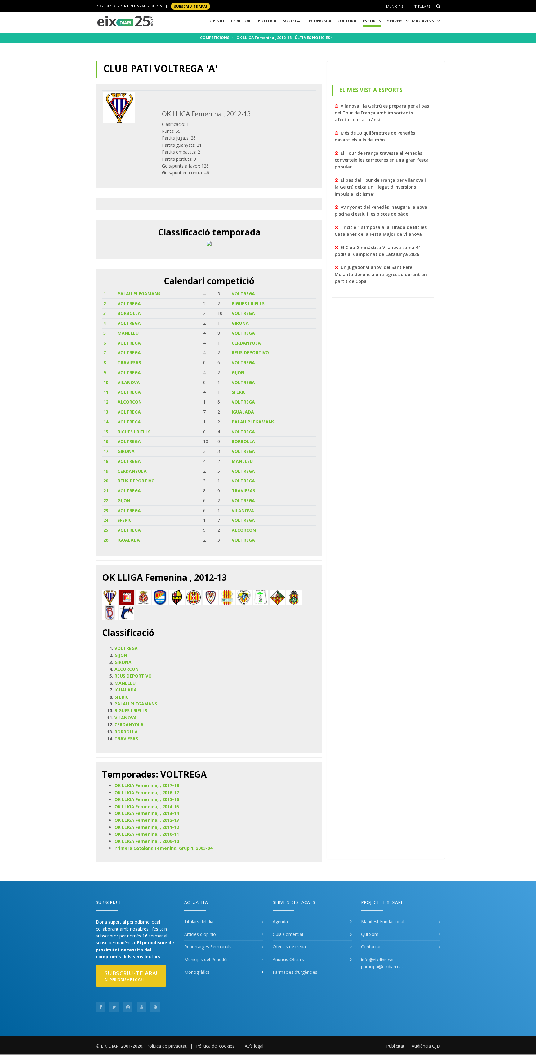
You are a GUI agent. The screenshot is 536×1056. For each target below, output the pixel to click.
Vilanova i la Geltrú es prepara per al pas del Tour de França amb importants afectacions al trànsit (382, 113)
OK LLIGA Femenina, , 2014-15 (146, 806)
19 (105, 471)
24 (105, 520)
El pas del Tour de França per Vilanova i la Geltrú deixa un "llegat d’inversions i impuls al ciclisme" (380, 187)
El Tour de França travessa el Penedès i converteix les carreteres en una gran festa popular (382, 160)
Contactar (371, 947)
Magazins (423, 21)
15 (105, 432)
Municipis (394, 6)
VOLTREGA (243, 294)
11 (105, 392)
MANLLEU (128, 333)
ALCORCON (130, 402)
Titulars (422, 6)
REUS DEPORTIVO (250, 353)
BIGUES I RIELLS (248, 304)
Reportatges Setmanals (207, 947)
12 (105, 402)
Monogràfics (197, 972)
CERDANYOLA (246, 343)
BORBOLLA (129, 313)
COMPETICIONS (215, 37)
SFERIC (239, 392)
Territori (241, 21)
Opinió (216, 21)
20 (105, 481)
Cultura (346, 21)
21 (105, 491)
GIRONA (240, 323)
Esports (372, 21)
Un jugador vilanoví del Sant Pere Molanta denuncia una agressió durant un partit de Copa (381, 274)
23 (105, 510)
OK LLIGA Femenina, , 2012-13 (146, 820)
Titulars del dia (198, 921)
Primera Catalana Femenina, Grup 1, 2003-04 (163, 848)
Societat (293, 21)
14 (105, 422)
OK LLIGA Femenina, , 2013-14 (146, 813)
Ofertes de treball (290, 947)
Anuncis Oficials (288, 959)
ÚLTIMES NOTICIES (313, 37)
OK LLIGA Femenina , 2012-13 (264, 37)
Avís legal (254, 1046)
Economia (320, 21)
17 (105, 451)
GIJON (238, 372)
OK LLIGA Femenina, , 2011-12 (146, 827)
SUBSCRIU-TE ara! (190, 6)
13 (105, 412)
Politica (267, 21)
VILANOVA (129, 382)
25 (105, 530)
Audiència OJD (426, 1046)
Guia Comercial (288, 934)
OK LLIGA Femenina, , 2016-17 (146, 792)
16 (105, 441)
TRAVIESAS (129, 362)
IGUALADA (243, 412)
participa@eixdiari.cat (382, 966)
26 (105, 540)
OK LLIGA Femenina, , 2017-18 (146, 785)
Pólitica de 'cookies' (215, 1046)
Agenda (280, 921)
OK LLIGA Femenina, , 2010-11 (146, 834)
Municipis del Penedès (206, 959)
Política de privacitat (166, 1046)
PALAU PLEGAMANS (139, 294)
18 (105, 461)
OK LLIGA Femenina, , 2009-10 (146, 841)
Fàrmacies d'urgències (295, 972)
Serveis (395, 21)
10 (105, 382)
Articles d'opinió (200, 934)
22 (105, 500)
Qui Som (369, 934)
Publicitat (395, 1046)
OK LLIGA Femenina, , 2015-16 (146, 799)
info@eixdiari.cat (377, 960)
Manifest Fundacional (382, 921)
